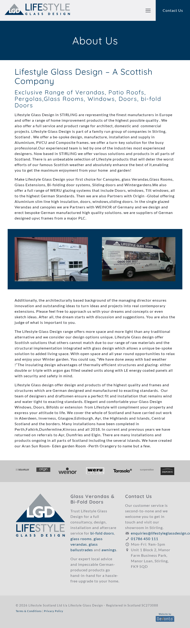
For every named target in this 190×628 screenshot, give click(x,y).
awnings (108, 550)
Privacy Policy (53, 611)
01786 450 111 (144, 538)
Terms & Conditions (29, 611)
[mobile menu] (148, 10)
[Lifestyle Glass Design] (37, 10)
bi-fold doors (102, 533)
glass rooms (81, 538)
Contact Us (173, 10)
